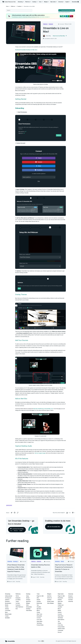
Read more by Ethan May (59, 35)
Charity (6, 607)
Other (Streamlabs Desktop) (29, 606)
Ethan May (18, 581)
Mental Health (8, 614)
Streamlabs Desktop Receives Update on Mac (40, 566)
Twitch (17, 601)
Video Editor (39, 621)
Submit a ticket (61, 628)
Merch (38, 610)
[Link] (17, 513)
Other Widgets (50, 603)
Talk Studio (39, 623)
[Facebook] (14, 513)
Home (7, 6)
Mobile (6, 605)
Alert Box (49, 596)
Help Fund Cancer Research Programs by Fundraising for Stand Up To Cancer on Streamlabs (64, 568)
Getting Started (8, 596)
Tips (38, 605)
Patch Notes (29, 610)
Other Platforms (19, 607)
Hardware (7, 601)
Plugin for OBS (40, 596)
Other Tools (39, 614)
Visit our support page (40, 453)
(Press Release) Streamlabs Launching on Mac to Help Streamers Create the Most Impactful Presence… (16, 568)
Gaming (7, 608)
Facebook (19, 6)
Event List (49, 597)
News (6, 612)
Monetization (8, 603)
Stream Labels (50, 601)
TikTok (17, 596)
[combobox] (19, 10)
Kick (17, 608)
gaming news (9, 505)
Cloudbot (39, 607)
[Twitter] (11, 513)
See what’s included (44, 17)
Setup (27, 596)
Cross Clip (39, 619)
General (59, 612)
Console (60, 614)
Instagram (18, 597)
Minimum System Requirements (64, 12)
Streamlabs (74, 1)
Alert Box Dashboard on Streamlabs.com (43, 408)
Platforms (13, 6)
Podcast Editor (40, 625)
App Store (28, 601)
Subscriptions (61, 619)
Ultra (38, 597)
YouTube (18, 603)
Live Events (7, 610)
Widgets (28, 603)
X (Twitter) (18, 599)
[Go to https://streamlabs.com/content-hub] (8, 2)
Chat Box (49, 599)
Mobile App (39, 603)
